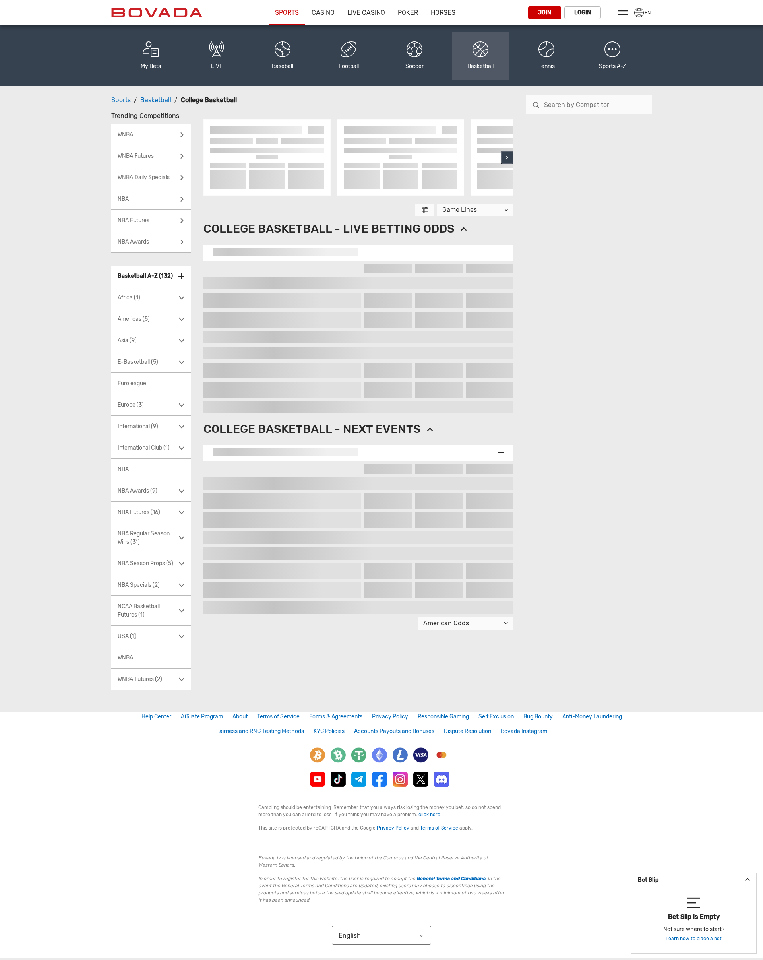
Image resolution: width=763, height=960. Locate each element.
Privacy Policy (390, 716)
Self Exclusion (496, 716)
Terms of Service (278, 716)
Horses (443, 12)
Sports (287, 12)
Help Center (156, 716)
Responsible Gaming (443, 716)
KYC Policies (329, 731)
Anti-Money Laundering (592, 716)
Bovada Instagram (524, 731)
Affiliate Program (202, 716)
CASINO (323, 12)
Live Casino (366, 12)
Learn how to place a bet (694, 938)
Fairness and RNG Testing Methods (260, 731)
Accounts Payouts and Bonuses (394, 731)
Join (544, 12)
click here (429, 814)
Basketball (155, 100)
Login (582, 12)
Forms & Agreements (335, 716)
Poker (408, 12)
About (240, 716)
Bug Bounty (538, 716)
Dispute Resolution (467, 731)
